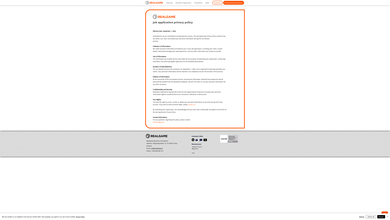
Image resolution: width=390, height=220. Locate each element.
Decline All (371, 217)
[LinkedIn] (193, 139)
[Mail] (197, 140)
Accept (381, 217)
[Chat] (201, 140)
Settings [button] (361, 217)
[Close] (387, 216)
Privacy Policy (80, 217)
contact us (191, 105)
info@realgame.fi (158, 122)
